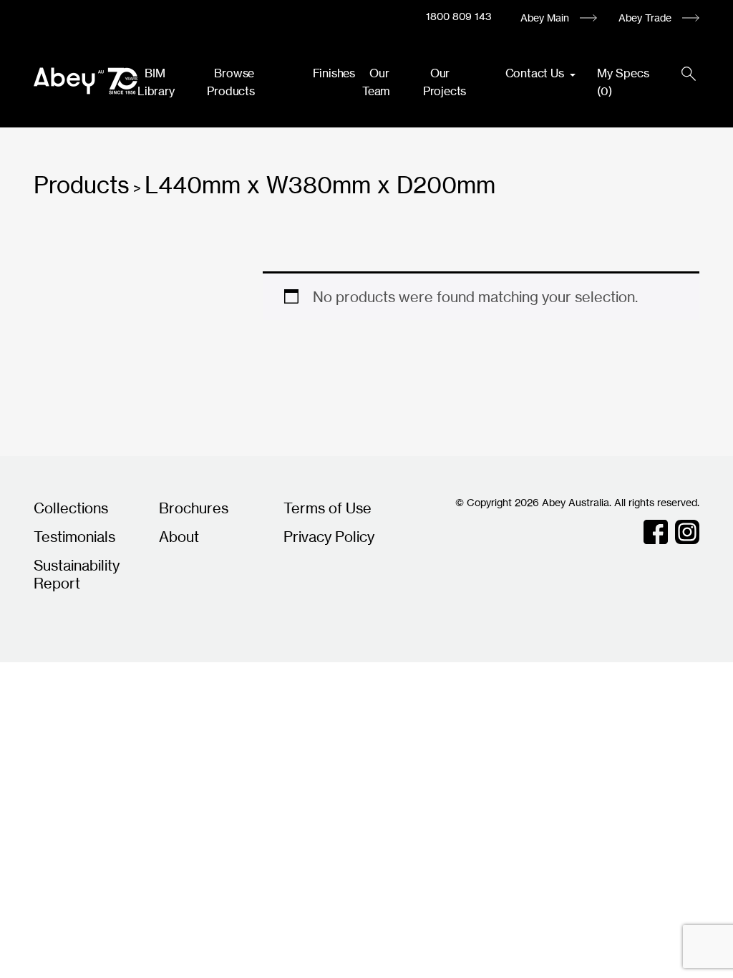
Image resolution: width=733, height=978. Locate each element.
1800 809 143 (459, 16)
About (179, 537)
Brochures (193, 508)
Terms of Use (327, 508)
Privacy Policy (328, 537)
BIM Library (156, 82)
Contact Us (536, 73)
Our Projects (444, 82)
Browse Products (230, 82)
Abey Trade (644, 17)
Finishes (334, 73)
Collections (71, 508)
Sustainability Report (77, 574)
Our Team (376, 82)
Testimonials (74, 537)
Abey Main (544, 17)
